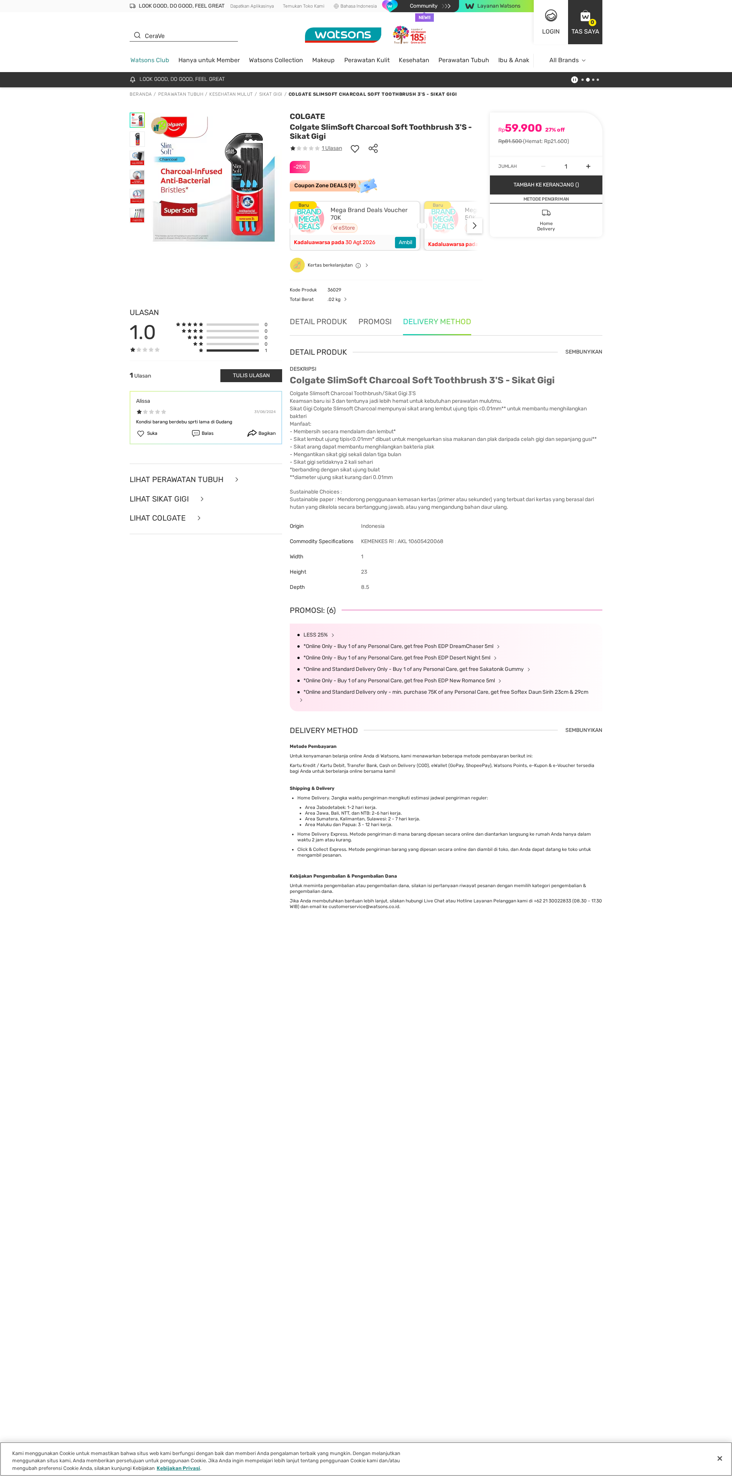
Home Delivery (313, 798)
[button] (585, 22)
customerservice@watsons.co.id (364, 906)
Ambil (405, 242)
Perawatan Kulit (367, 60)
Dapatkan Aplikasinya (252, 6)
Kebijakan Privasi (178, 1468)
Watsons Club (149, 60)
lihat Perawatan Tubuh (177, 480)
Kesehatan (414, 60)
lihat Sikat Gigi (160, 499)
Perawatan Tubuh (463, 60)
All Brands (564, 60)
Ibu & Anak (513, 60)
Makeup (323, 60)
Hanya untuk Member (209, 60)
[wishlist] (355, 148)
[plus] (588, 166)
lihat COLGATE (159, 518)
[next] (474, 225)
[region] (366, 1459)
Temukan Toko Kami (303, 6)
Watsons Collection (276, 60)
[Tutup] (719, 1458)
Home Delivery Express (322, 834)
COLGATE (307, 116)
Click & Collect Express (321, 849)
